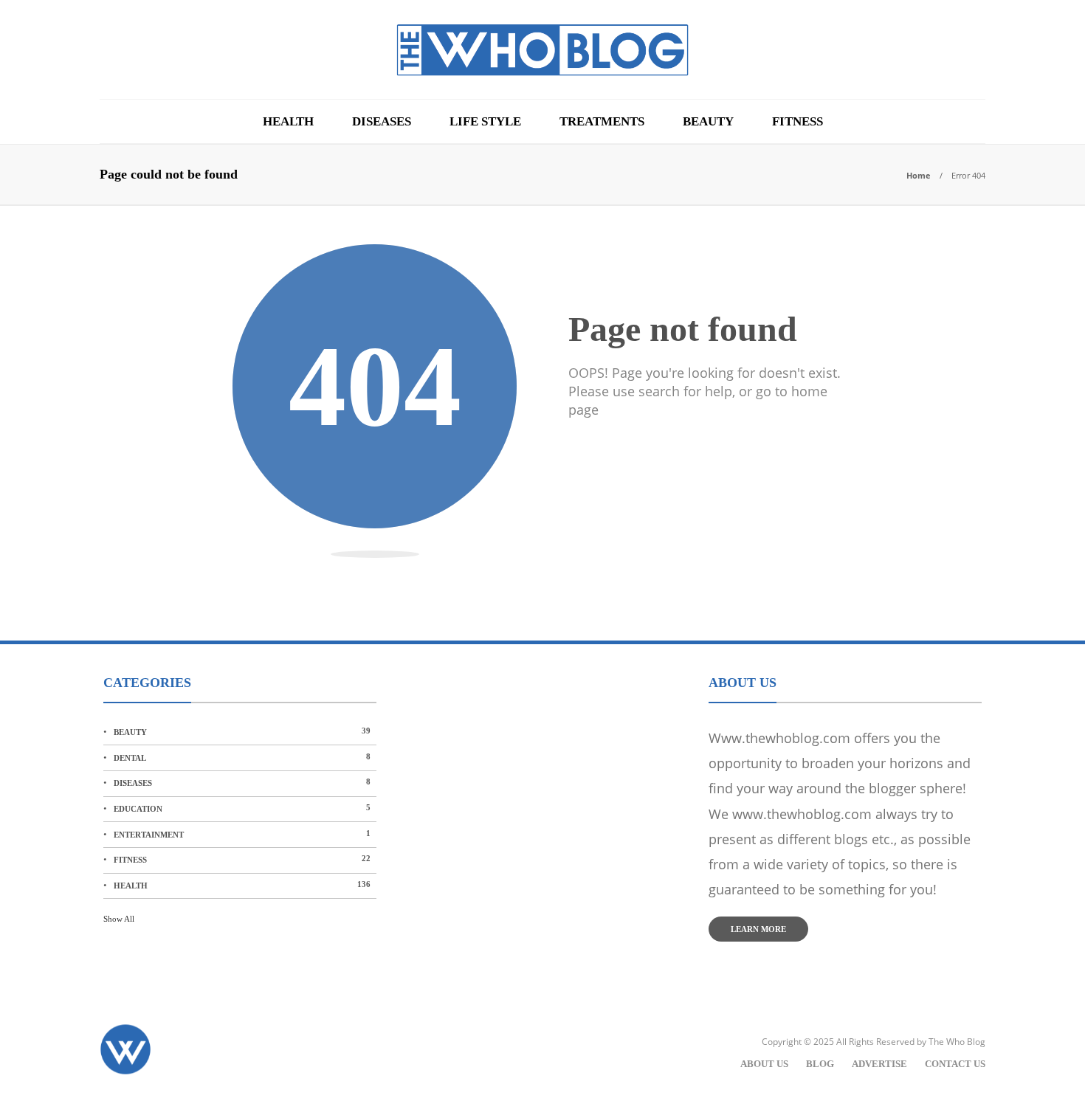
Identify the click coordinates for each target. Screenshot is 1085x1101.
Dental (242, 757)
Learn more (758, 929)
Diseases (381, 121)
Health (288, 121)
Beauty (708, 121)
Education (242, 808)
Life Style (485, 121)
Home (918, 175)
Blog (820, 1063)
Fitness (797, 121)
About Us (764, 1063)
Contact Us (955, 1063)
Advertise (879, 1063)
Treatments (601, 121)
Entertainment (242, 834)
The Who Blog (957, 1041)
